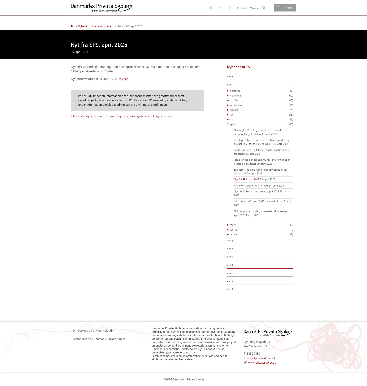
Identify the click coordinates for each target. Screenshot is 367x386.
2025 (230, 85)
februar (261, 229)
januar (261, 234)
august (261, 110)
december (261, 90)
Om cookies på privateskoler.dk (92, 330)
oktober (261, 100)
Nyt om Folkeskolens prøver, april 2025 (257, 191)
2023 (230, 249)
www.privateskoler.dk (262, 362)
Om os (254, 8)
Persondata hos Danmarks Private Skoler (98, 339)
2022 (230, 257)
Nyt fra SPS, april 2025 (247, 179)
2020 (230, 273)
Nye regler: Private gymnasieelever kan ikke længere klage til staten (259, 132)
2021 (230, 265)
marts (261, 225)
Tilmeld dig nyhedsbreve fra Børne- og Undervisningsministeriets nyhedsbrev (121, 116)
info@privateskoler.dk (261, 358)
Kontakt (242, 8)
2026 (230, 77)
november (261, 95)
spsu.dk (87, 96)
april (261, 124)
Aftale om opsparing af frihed (251, 185)
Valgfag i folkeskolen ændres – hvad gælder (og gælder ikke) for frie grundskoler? (262, 142)
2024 (230, 241)
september (261, 105)
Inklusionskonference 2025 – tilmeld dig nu (259, 201)
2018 (230, 288)
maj (261, 119)
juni (261, 114)
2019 (230, 280)
